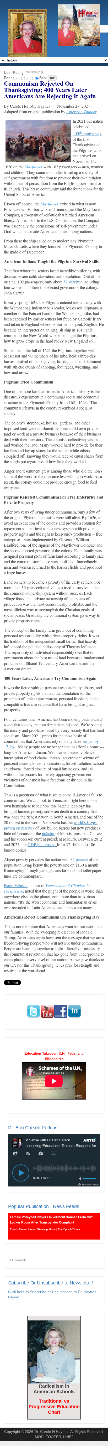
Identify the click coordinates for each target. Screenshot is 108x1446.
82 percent (79, 859)
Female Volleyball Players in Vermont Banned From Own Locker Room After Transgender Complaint (51, 1219)
